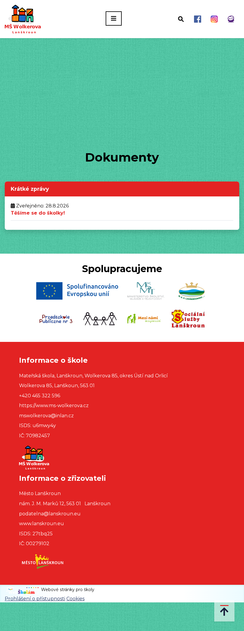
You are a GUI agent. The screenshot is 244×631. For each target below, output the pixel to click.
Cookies (75, 598)
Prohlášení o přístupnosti (35, 598)
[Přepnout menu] (114, 18)
